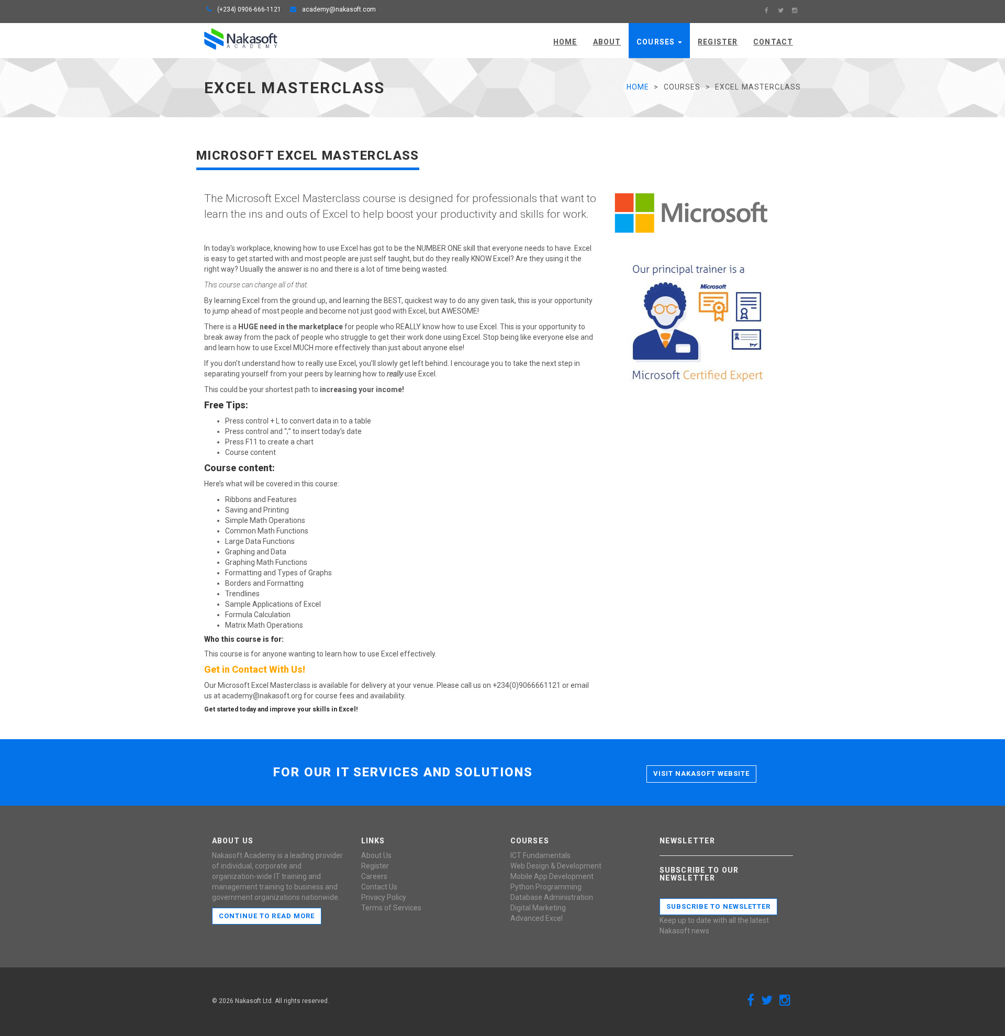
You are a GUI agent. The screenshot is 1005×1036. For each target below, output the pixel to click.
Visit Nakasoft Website (701, 773)
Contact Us (379, 887)
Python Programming (546, 887)
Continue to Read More (267, 916)
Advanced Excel (536, 918)
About (607, 42)
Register (718, 42)
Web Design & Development (555, 866)
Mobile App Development (552, 876)
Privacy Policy (383, 897)
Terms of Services (391, 908)
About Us (376, 855)
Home (565, 42)
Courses (656, 42)
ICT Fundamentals (540, 855)
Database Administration (551, 897)
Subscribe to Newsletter (718, 906)
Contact (773, 42)
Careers (374, 876)
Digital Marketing (538, 908)
